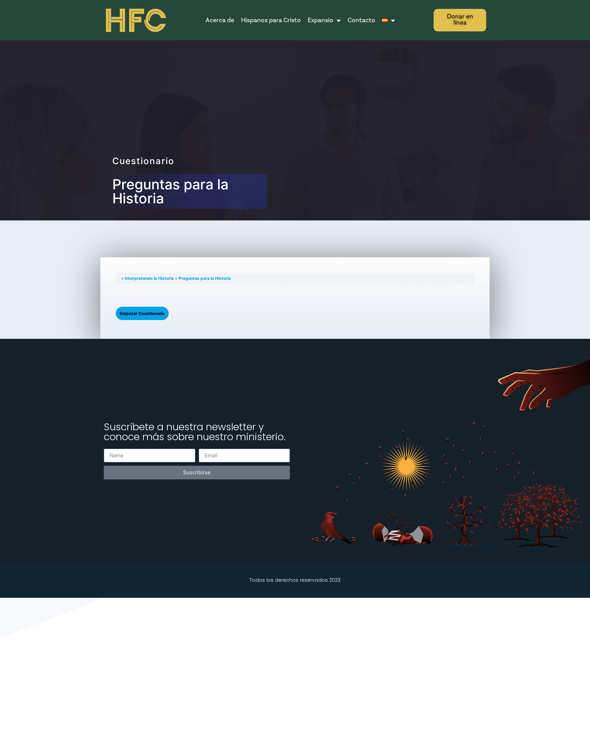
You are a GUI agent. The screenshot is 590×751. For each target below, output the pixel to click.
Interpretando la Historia (150, 278)
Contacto (361, 20)
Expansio (320, 20)
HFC (135, 21)
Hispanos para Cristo (271, 20)
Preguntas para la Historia (205, 278)
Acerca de (220, 20)
